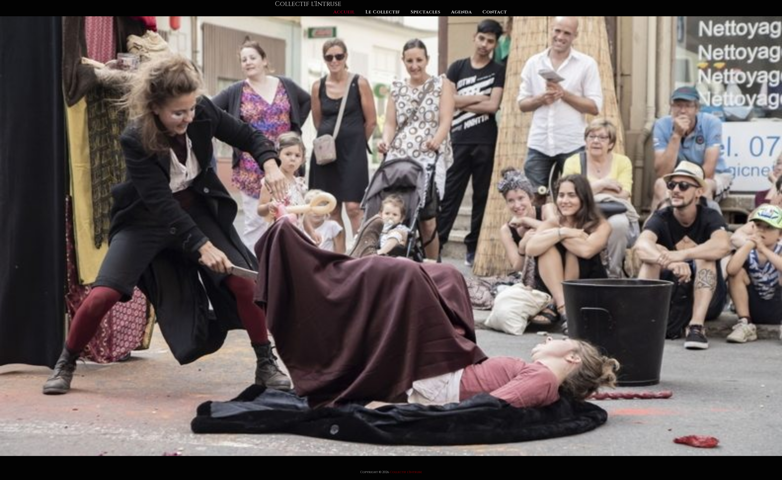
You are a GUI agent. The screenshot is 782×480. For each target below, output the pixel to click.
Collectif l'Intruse (406, 472)
